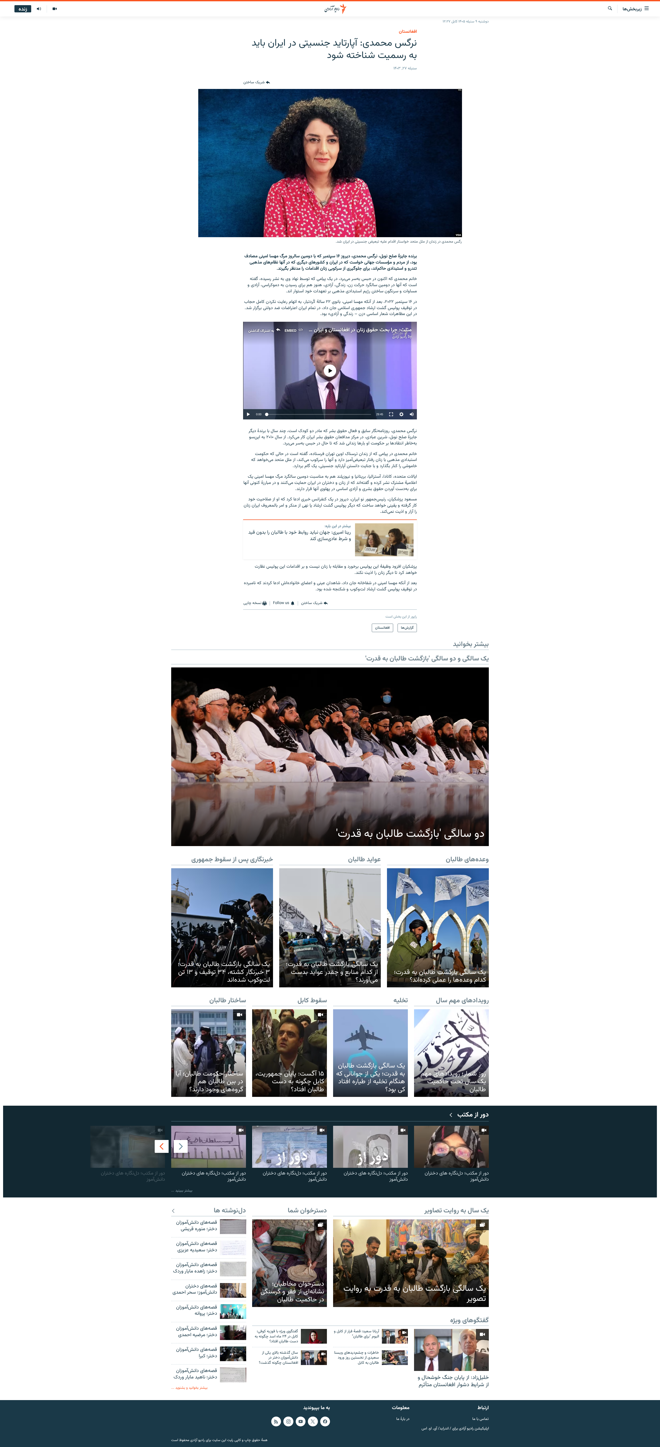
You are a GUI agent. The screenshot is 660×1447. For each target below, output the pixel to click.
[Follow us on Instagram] (288, 1421)
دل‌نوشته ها (230, 1211)
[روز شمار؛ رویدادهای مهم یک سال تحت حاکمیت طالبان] (451, 1053)
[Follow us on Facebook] (325, 1421)
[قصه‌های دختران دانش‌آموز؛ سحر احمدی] (233, 1290)
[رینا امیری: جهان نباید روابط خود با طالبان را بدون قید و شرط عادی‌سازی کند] (384, 539)
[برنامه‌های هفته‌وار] (39, 9)
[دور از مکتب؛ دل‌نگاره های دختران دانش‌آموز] (451, 1147)
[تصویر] (54, 9)
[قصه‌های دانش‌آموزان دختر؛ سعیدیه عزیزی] (233, 1248)
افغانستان (408, 31)
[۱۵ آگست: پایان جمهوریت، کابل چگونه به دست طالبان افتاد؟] (289, 1053)
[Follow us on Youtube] (301, 1421)
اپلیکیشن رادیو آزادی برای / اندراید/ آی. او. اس (455, 1428)
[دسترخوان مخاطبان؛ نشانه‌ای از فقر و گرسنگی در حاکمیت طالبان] (289, 1263)
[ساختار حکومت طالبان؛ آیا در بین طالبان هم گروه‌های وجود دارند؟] (208, 1053)
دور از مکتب (473, 1115)
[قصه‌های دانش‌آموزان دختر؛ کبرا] (233, 1353)
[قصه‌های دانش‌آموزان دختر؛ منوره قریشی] (233, 1226)
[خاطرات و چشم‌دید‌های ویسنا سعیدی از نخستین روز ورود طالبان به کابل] (395, 1357)
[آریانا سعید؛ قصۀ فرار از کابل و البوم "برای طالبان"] (395, 1336)
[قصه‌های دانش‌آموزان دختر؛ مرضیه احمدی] (233, 1332)
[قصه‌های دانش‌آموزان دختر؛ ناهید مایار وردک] (233, 1375)
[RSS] (276, 1421)
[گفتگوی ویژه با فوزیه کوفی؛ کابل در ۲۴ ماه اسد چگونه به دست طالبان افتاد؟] (314, 1336)
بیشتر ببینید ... (181, 1190)
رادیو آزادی (399, 337)
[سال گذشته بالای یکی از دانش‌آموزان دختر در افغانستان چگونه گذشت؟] (314, 1357)
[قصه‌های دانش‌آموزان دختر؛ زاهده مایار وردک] (233, 1269)
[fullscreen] (391, 414)
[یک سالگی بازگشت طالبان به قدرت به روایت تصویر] (411, 1263)
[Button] (256, 83)
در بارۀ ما (402, 1419)
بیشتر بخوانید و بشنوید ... (189, 1387)
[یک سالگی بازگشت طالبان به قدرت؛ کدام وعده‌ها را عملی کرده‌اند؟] (438, 927)
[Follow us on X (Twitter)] (313, 1421)
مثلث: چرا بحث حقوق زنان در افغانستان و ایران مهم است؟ (351, 330)
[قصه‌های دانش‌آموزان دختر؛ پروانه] (233, 1311)
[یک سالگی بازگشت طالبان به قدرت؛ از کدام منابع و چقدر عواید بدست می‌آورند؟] (330, 927)
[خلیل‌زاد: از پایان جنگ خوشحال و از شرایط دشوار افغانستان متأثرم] (451, 1350)
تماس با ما (480, 1419)
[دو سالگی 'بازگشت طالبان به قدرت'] (330, 756)
